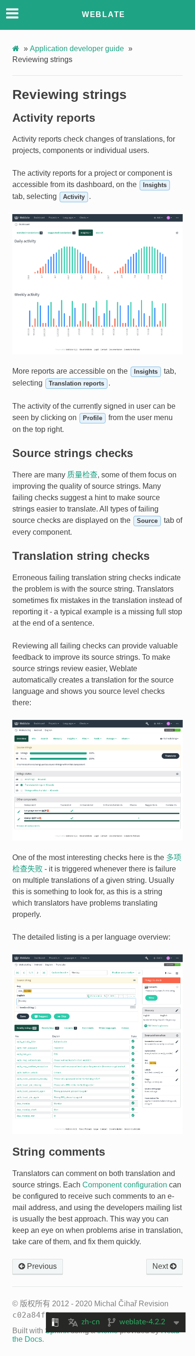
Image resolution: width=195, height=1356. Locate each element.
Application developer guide (77, 49)
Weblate (103, 14)
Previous (41, 1266)
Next (161, 1266)
